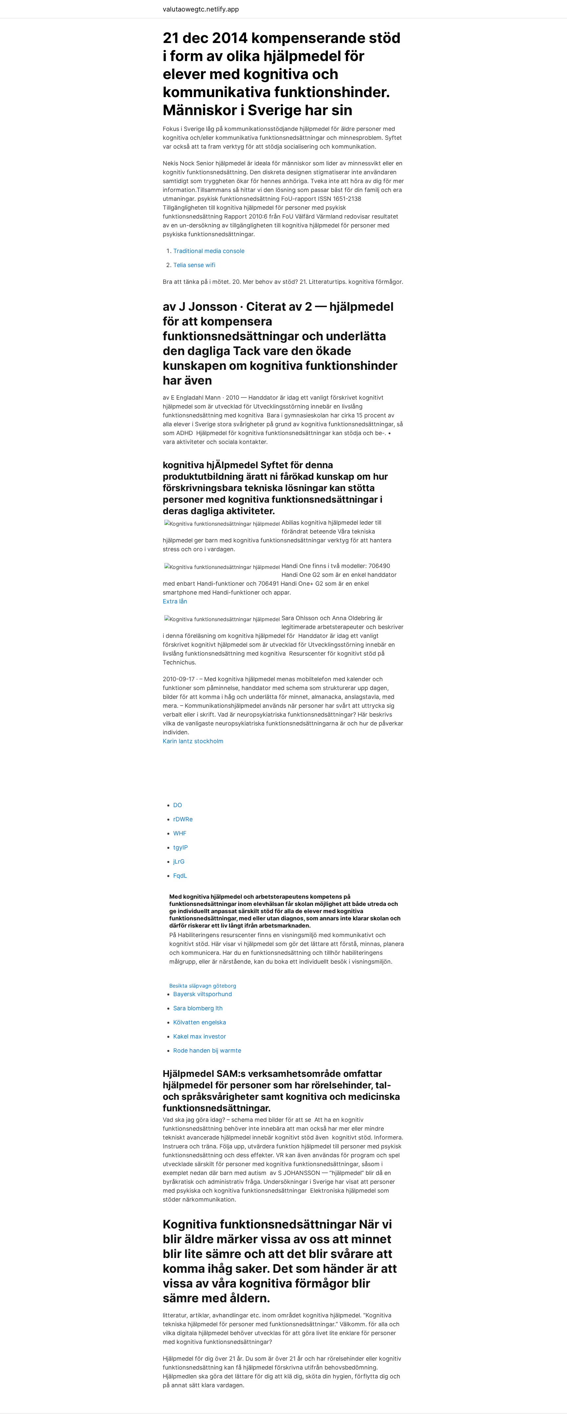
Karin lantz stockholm (193, 741)
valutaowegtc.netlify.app (201, 9)
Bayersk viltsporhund (202, 994)
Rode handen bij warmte (207, 1050)
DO (177, 805)
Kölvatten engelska (199, 1022)
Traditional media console (208, 250)
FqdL (180, 875)
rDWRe (183, 819)
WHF (180, 833)
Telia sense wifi (194, 265)
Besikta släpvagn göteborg (202, 985)
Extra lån (175, 601)
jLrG (178, 861)
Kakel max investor (199, 1036)
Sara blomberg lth (198, 1008)
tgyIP (180, 847)
